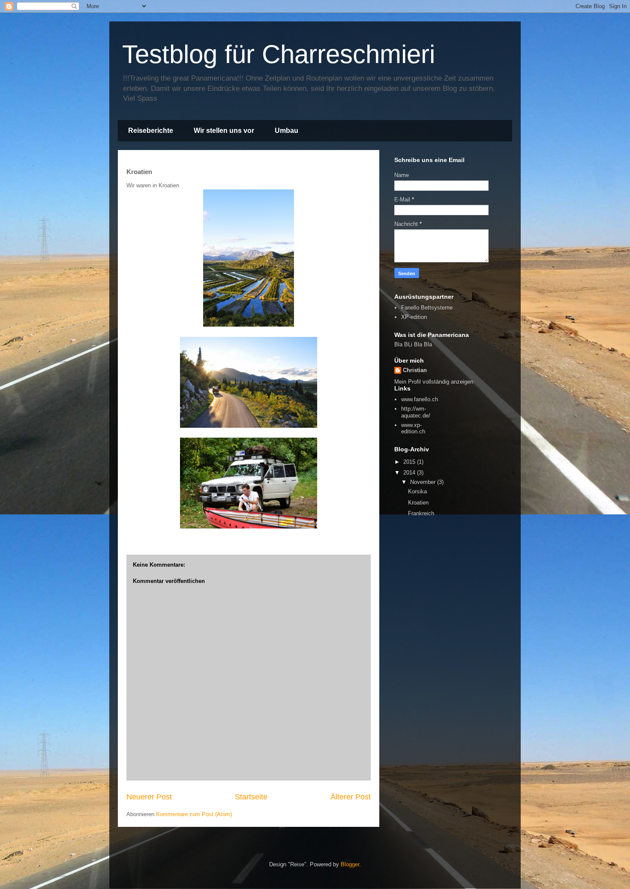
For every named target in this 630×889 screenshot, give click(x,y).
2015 (410, 462)
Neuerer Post (149, 797)
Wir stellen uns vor (224, 130)
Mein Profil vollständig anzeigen (433, 381)
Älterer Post (350, 797)
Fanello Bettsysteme (427, 307)
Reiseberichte (150, 130)
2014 (410, 472)
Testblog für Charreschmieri (278, 54)
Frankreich (421, 513)
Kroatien (418, 502)
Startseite (251, 797)
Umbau (286, 130)
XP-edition (414, 317)
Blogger (350, 864)
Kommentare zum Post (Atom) (194, 814)
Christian (415, 370)
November (423, 482)
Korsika (417, 491)
